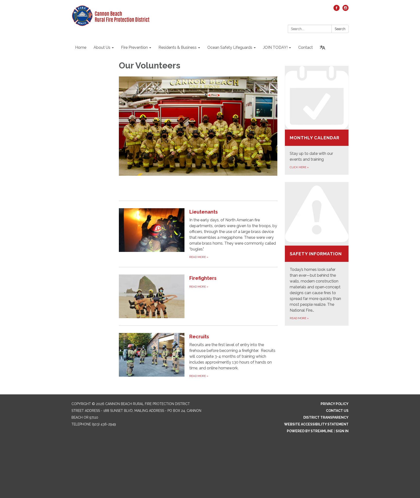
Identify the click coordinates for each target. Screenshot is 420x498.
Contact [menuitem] (305, 47)
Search (340, 29)
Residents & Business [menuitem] (177, 47)
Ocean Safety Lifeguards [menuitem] (229, 47)
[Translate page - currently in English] (322, 48)
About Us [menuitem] (102, 47)
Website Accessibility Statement (316, 424)
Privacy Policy (335, 404)
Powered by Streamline (310, 431)
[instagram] (345, 9)
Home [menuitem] (80, 47)
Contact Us (337, 411)
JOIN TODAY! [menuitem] (275, 47)
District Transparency (326, 417)
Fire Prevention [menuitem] (134, 47)
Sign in (342, 431)
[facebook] (336, 9)
